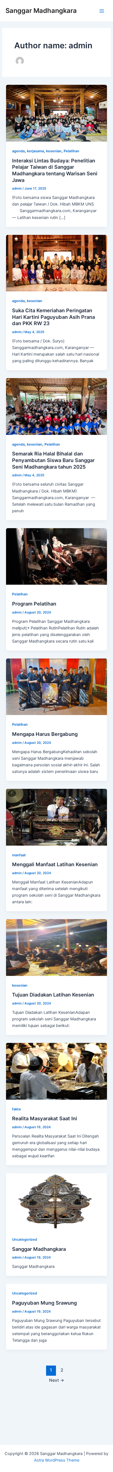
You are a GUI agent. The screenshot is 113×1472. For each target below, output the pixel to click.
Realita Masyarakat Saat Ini (44, 1118)
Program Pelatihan (34, 604)
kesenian (53, 151)
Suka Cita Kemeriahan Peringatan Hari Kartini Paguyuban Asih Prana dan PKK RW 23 (53, 316)
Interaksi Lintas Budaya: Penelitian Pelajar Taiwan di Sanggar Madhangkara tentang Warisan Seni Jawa (54, 170)
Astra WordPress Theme (56, 1460)
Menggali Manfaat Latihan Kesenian (55, 864)
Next (56, 1380)
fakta (16, 1109)
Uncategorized (24, 1239)
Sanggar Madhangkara (41, 11)
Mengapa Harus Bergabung (45, 734)
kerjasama (35, 151)
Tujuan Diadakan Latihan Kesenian (53, 995)
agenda (18, 151)
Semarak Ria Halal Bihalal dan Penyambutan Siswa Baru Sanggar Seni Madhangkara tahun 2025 (53, 460)
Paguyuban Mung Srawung (44, 1303)
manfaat (19, 855)
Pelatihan (71, 151)
